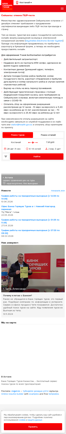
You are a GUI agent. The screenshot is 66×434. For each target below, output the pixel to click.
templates (54, 394)
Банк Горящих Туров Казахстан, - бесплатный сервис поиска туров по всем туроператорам (29, 382)
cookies (22, 420)
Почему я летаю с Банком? (17, 295)
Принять (33, 426)
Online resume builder (12, 394)
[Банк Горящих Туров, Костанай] (7, 6)
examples (34, 394)
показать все (58, 190)
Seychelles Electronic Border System (44, 40)
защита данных (35, 420)
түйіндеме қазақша (32, 391)
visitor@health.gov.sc (21, 124)
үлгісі (46, 391)
